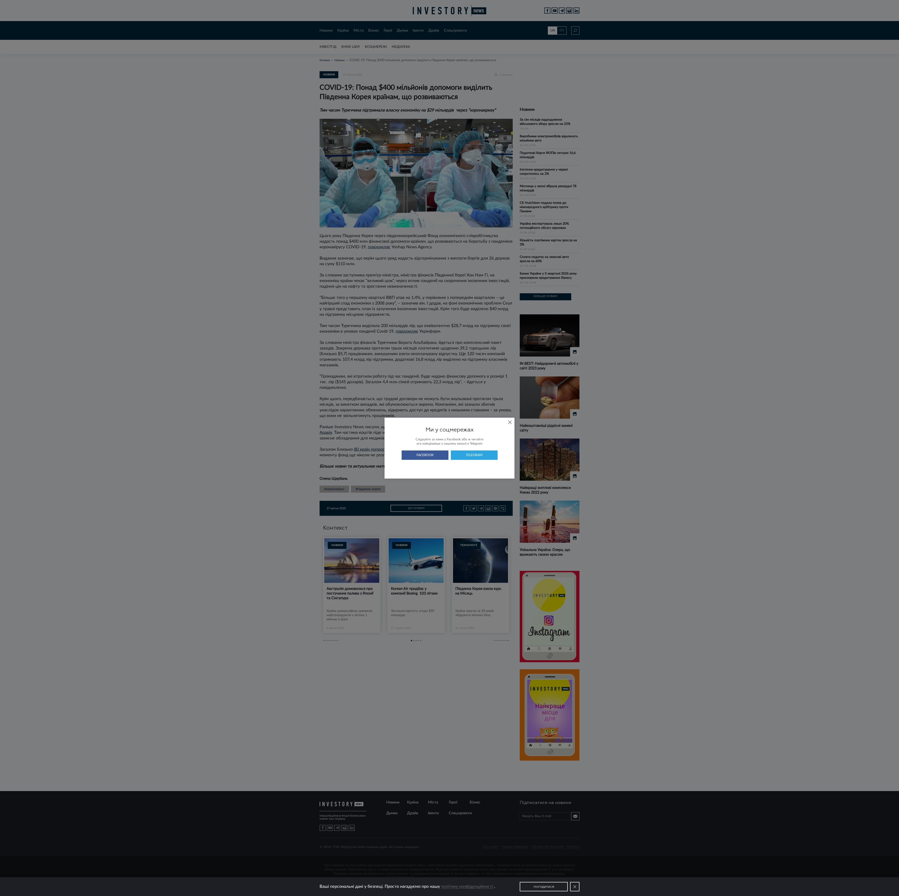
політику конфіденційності (467, 887)
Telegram (474, 455)
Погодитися (544, 887)
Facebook (425, 455)
